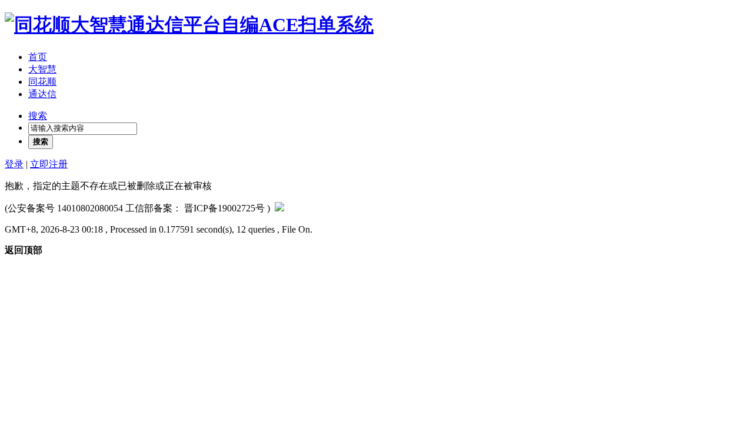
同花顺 (42, 82)
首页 (37, 57)
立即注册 (49, 164)
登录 (14, 164)
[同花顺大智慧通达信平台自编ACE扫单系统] (189, 24)
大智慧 (42, 69)
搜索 (37, 116)
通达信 (42, 94)
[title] (279, 208)
